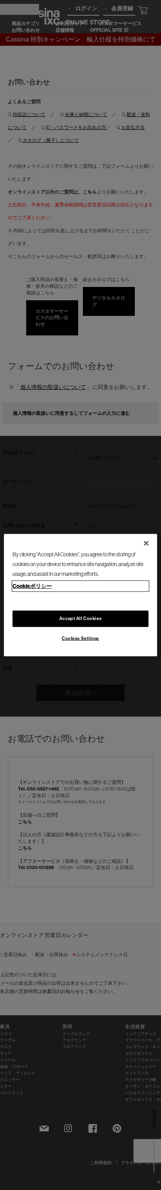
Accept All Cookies (80, 618)
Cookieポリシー (32, 585)
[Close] (146, 543)
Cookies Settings (80, 638)
